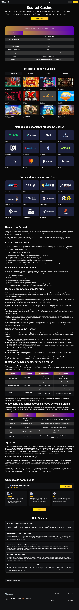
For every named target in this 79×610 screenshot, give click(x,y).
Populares (12, 73)
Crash (47, 73)
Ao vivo (30, 73)
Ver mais (39, 509)
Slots (64, 73)
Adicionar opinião (66, 486)
